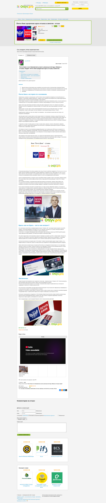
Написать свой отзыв (61, 2)
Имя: (18, 410)
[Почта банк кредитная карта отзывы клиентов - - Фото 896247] (35, 35)
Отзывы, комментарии (26, 78)
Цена (49, 19)
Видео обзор (44, 19)
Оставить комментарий (63, 19)
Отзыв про (19, 13)
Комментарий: (20, 421)
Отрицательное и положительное (33, 19)
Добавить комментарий (24, 434)
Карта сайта (20, 498)
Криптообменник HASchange (26, 456)
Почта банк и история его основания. (30, 74)
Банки (31, 13)
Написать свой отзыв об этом (54, 40)
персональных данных (49, 415)
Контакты (38, 496)
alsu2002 (27, 60)
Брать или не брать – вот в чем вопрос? (30, 75)
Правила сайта (20, 496)
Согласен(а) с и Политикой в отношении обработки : (36, 415)
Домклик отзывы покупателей (56, 485)
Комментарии (54, 19)
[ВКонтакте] (60, 390)
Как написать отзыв (30, 496)
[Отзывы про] (25, 8)
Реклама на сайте (21, 500)
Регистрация (75, 2)
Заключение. (24, 77)
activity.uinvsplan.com (56, 456)
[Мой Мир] (64, 390)
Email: (18, 413)
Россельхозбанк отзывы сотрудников (26, 485)
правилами (25, 415)
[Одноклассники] (62, 390)
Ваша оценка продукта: (22, 417)
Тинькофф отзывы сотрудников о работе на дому (41, 486)
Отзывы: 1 (42, 40)
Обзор (19, 19)
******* (22, 72)
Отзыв (23, 19)
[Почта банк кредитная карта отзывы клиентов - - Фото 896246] (35, 40)
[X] (66, 390)
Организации (26, 13)
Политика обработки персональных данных (29, 499)
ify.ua (41, 456)
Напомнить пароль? (83, 2)
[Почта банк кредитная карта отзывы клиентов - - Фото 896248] (35, 29)
